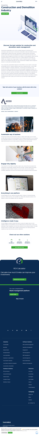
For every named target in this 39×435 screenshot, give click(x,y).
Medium (12, 330)
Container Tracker (6, 379)
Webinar (30, 384)
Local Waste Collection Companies (10, 363)
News (30, 397)
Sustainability (5, 344)
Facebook (31, 330)
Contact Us (32, 403)
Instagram (17, 330)
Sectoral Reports (32, 387)
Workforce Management (27, 363)
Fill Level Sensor (6, 371)
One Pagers (31, 376)
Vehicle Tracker (6, 376)
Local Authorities (6, 355)
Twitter (21, 330)
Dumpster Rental (6, 352)
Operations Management (27, 347)
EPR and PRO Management (28, 344)
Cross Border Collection (7, 360)
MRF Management (26, 355)
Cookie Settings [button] (4, 432)
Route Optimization (26, 360)
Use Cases (30, 371)
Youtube (26, 330)
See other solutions (19, 247)
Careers (30, 399)
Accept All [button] (10, 432)
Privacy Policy (5, 426)
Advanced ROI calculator (19, 279)
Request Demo (5, 13)
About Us (31, 394)
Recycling (5, 347)
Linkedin (8, 330)
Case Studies (31, 379)
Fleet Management (26, 352)
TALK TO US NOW (19, 93)
